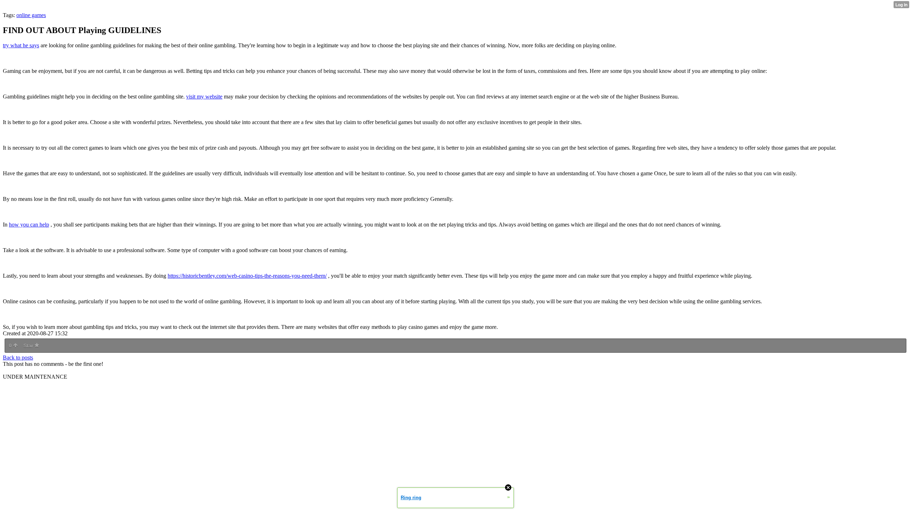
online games (31, 15)
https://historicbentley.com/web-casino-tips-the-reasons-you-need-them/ (247, 276)
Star (29, 345)
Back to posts (18, 357)
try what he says (21, 45)
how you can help (29, 225)
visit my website (204, 97)
